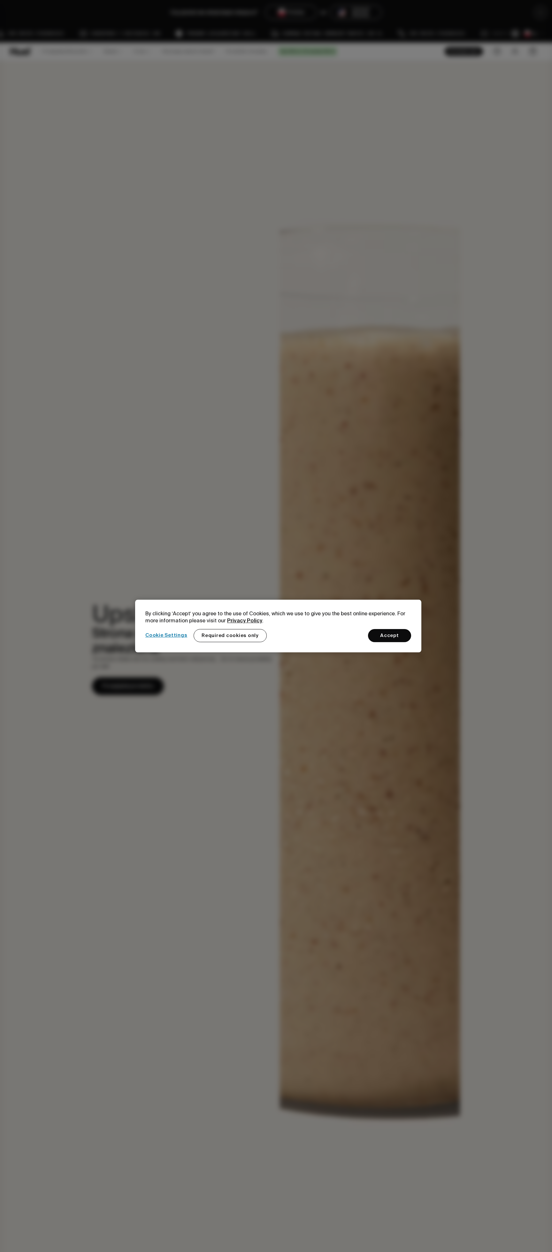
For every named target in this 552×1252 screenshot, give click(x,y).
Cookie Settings (166, 635)
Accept (389, 635)
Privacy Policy (244, 620)
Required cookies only (230, 635)
